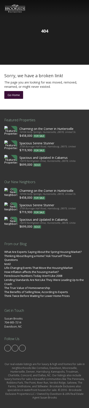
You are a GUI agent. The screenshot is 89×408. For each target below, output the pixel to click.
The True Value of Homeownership (27, 288)
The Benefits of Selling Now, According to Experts (36, 292)
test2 (7, 264)
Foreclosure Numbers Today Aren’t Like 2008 (33, 276)
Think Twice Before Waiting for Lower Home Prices (37, 296)
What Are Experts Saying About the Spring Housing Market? (43, 252)
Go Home (14, 95)
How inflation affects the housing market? (31, 272)
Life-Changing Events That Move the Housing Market (38, 268)
